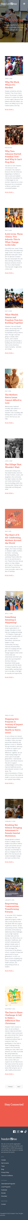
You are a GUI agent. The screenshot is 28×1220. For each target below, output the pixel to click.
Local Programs (5, 1187)
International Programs (8, 1184)
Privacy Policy (5, 1172)
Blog (2, 1169)
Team (3, 1166)
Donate (3, 1193)
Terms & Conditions (7, 1175)
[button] (24, 4)
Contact (3, 1204)
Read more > (9, 109)
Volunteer (4, 1196)
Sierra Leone (5, 1163)
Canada (3, 1160)
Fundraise (4, 1190)
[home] (9, 4)
